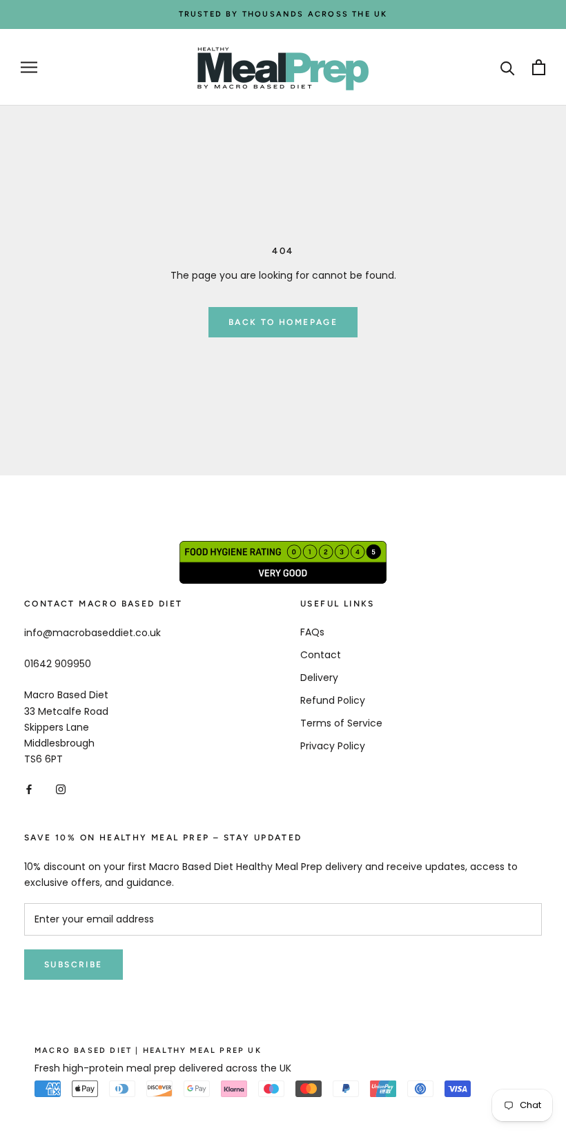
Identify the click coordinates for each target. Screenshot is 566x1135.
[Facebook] (29, 789)
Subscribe (73, 964)
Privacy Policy (332, 746)
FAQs (312, 632)
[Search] (507, 67)
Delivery (319, 677)
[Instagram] (61, 789)
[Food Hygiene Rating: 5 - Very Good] (283, 548)
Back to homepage (283, 322)
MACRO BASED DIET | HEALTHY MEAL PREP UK (148, 1050)
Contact (320, 655)
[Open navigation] (29, 67)
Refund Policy (332, 700)
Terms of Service (341, 723)
